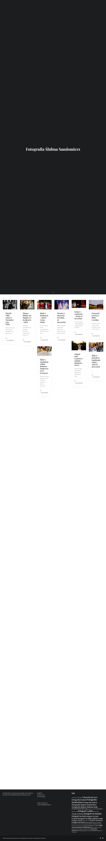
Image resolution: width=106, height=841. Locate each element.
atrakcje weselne (75, 797)
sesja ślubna (93, 829)
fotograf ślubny (89, 822)
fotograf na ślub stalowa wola (90, 818)
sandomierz (100, 823)
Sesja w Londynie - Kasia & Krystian (78, 315)
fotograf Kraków (75, 811)
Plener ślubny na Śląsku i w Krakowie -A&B (27, 317)
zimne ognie (89, 830)
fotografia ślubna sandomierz (84, 805)
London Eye (95, 822)
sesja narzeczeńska (79, 825)
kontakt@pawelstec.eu (45, 804)
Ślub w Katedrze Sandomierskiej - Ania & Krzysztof (96, 361)
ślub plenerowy (95, 830)
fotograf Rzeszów (86, 820)
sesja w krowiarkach (79, 829)
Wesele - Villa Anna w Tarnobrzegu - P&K (10, 319)
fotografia (80, 797)
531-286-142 (44, 803)
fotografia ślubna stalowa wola (85, 807)
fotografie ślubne (91, 808)
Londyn (99, 822)
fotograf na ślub (79, 816)
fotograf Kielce (99, 809)
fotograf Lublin (85, 811)
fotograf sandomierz (96, 820)
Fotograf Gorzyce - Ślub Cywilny (96, 316)
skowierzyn (75, 830)
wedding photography (82, 830)
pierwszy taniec (75, 823)
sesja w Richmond (86, 829)
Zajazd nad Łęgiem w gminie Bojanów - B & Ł (78, 359)
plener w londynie (93, 823)
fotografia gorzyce (90, 797)
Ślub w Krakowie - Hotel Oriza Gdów (44, 317)
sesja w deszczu (95, 827)
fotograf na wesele (92, 813)
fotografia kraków (79, 800)
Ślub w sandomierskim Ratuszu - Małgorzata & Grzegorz (44, 366)
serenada (73, 825)
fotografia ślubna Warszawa (80, 809)
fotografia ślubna (90, 802)
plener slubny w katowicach (83, 823)
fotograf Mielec (96, 811)
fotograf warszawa (78, 822)
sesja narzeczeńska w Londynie (91, 825)
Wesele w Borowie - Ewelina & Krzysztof (61, 317)
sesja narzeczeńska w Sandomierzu (87, 826)
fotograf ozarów (77, 820)
